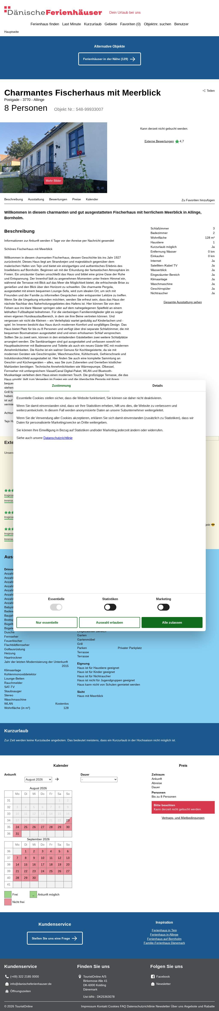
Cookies (113, 1006)
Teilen (211, 90)
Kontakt (102, 1006)
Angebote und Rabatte (199, 1006)
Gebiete (111, 24)
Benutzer (181, 24)
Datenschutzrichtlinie (141, 1006)
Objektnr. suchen (157, 24)
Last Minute (71, 24)
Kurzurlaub (92, 24)
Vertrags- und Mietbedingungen (183, 817)
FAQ (123, 1006)
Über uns (177, 1006)
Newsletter (163, 1006)
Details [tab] (157, 385)
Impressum (88, 1006)
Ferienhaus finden (45, 24)
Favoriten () (130, 24)
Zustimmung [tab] (61, 385)
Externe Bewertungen (159, 141)
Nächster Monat (57, 779)
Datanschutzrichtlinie (58, 438)
